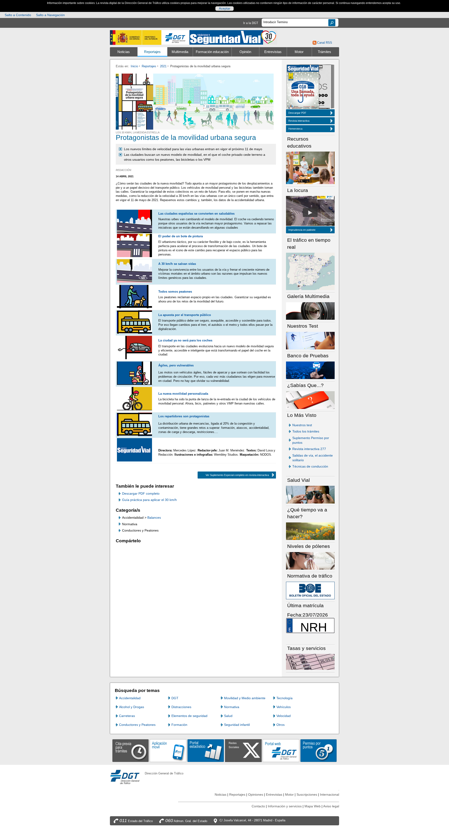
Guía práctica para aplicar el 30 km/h (149, 500)
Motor (299, 52)
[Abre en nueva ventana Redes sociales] (243, 750)
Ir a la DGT (250, 23)
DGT (174, 698)
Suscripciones (307, 794)
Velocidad (283, 716)
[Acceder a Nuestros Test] (310, 340)
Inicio (134, 66)
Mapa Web (312, 806)
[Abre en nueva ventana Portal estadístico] (205, 750)
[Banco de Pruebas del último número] (310, 370)
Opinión (245, 52)
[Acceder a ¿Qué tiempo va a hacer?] (310, 531)
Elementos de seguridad (189, 716)
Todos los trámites (305, 431)
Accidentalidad (130, 698)
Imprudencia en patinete (301, 229)
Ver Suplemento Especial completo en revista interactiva (237, 475)
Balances (154, 517)
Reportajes (152, 52)
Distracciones (181, 707)
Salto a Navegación (50, 15)
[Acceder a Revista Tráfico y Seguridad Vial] (233, 37)
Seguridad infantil (237, 725)
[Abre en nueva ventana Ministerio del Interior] (135, 37)
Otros (280, 725)
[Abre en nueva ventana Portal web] (281, 750)
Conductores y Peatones (137, 725)
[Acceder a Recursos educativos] (310, 168)
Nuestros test (302, 425)
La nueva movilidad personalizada (183, 393)
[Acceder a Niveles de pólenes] (310, 561)
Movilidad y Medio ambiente (244, 698)
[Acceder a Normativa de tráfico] (310, 590)
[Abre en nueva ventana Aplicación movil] (168, 750)
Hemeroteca (295, 128)
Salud (228, 716)
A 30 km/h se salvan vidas (177, 264)
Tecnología (284, 698)
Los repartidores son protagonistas (183, 416)
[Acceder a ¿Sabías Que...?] (310, 400)
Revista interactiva (298, 120)
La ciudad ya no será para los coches (185, 340)
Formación (179, 725)
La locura (310, 212)
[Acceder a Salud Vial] (310, 494)
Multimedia (180, 52)
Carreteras (127, 716)
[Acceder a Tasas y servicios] (310, 662)
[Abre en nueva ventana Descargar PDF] (303, 87)
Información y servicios (285, 806)
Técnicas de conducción (310, 466)
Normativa (231, 707)
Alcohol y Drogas (131, 707)
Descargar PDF (297, 112)
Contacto (258, 806)
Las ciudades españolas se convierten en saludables (196, 213)
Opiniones (255, 794)
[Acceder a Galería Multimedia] (310, 311)
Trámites (324, 52)
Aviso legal (331, 806)
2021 (163, 66)
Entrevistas (273, 52)
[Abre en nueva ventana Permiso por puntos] (318, 750)
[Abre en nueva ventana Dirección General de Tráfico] (175, 37)
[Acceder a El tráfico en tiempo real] (310, 271)
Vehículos (283, 707)
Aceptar (224, 8)
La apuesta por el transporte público (184, 315)
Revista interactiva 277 (309, 449)
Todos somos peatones (175, 291)
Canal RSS (324, 42)
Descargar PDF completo (140, 493)
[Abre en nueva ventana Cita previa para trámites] (130, 750)
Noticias (123, 52)
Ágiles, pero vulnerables (176, 365)
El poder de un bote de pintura (180, 236)
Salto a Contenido (18, 15)
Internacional (329, 794)
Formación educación (212, 52)
